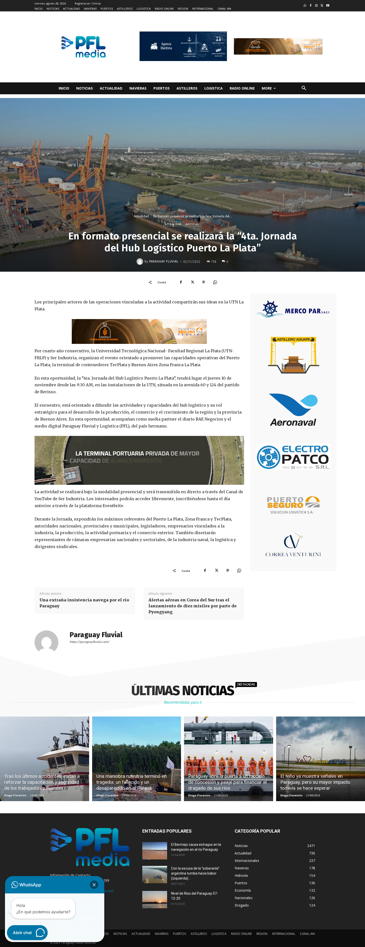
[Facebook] (311, 6)
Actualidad (141, 216)
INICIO (104, 934)
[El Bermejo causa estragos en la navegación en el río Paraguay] (154, 850)
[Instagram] (316, 6)
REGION (261, 934)
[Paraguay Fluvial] (141, 261)
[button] (304, 88)
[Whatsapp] (305, 6)
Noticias (192, 224)
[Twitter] (322, 6)
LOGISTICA (219, 934)
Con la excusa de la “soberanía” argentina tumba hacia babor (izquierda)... (195, 873)
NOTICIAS (120, 934)
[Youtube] (327, 6)
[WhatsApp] (215, 282)
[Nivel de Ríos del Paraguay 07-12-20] (154, 899)
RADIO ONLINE (241, 934)
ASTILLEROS (199, 934)
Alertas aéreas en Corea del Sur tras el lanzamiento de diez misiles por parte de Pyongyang (192, 605)
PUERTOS (179, 934)
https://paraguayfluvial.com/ (89, 642)
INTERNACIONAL (283, 934)
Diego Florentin (15, 795)
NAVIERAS (161, 934)
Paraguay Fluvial (164, 261)
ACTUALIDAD (141, 934)
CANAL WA (307, 934)
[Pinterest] (204, 282)
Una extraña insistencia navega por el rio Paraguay (84, 602)
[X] (192, 282)
